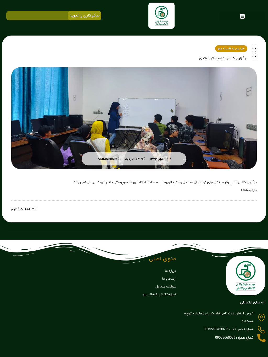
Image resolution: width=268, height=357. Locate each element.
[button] (242, 16)
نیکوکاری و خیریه (84, 15)
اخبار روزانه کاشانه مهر (231, 49)
